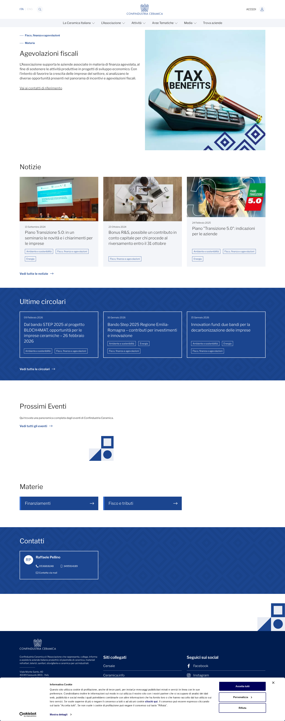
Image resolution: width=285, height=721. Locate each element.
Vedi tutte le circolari (35, 369)
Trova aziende (212, 23)
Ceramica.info (114, 675)
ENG (30, 9)
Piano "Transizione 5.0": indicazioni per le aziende (223, 231)
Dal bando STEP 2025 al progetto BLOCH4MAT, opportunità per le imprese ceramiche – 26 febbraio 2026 (54, 333)
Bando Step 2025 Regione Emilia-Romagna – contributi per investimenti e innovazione (142, 330)
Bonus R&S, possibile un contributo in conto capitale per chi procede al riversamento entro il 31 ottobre (143, 238)
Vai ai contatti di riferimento (41, 88)
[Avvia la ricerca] (40, 9)
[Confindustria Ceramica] (145, 9)
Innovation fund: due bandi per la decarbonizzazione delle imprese (221, 327)
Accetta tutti (243, 686)
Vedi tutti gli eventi (33, 426)
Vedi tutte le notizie (34, 273)
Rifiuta (242, 707)
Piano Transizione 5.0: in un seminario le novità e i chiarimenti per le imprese (59, 238)
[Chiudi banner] (273, 683)
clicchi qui (151, 701)
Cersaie (109, 666)
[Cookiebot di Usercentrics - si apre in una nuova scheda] (28, 714)
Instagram (201, 675)
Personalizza (240, 697)
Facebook (200, 666)
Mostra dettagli (58, 714)
